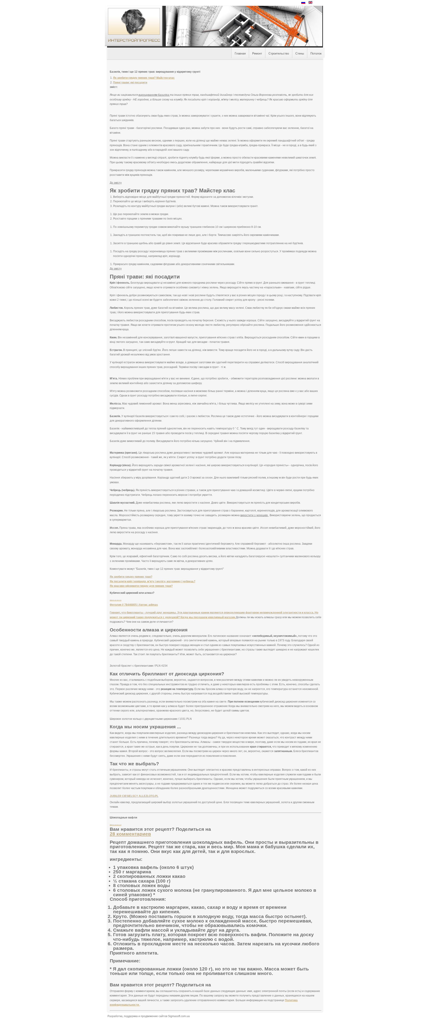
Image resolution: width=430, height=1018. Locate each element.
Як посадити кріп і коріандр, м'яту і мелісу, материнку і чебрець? (152, 581)
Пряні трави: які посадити (130, 82)
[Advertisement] (37, 70)
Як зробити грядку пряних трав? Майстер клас (144, 77)
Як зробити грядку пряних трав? (131, 576)
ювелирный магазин (222, 617)
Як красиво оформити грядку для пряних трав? (141, 585)
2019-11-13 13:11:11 (115, 600)
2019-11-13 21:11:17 (115, 825)
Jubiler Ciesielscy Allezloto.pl (134, 796)
